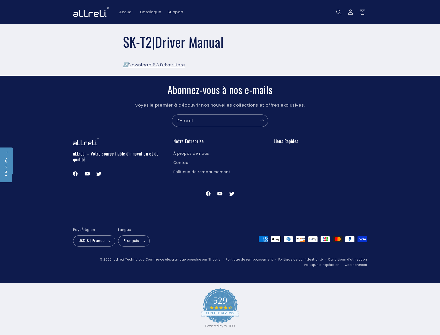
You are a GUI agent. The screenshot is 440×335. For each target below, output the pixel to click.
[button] (339, 12)
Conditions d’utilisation (347, 259)
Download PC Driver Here (154, 65)
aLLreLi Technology (129, 259)
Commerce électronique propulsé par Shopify (183, 259)
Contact (181, 162)
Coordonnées (356, 265)
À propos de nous (191, 153)
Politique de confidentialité (300, 259)
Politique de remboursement (201, 171)
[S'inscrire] (262, 120)
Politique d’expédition (322, 265)
